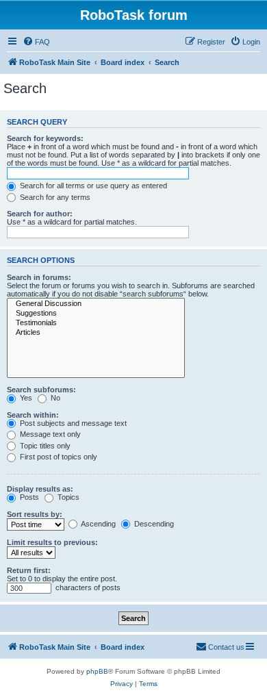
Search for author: (40, 214)
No (54, 398)
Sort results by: (34, 514)
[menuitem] (36, 42)
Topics (67, 497)
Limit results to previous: (52, 542)
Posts (28, 497)
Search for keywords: (45, 138)
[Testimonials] (95, 323)
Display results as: (40, 489)
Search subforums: (41, 389)
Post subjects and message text (72, 423)
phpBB (97, 671)
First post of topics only (57, 457)
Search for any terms (54, 197)
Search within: (33, 415)
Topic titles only (44, 446)
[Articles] (95, 333)
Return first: (29, 570)
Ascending (97, 524)
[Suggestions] (95, 313)
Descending (153, 524)
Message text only (49, 434)
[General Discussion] (95, 304)
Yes (25, 398)
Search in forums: (39, 277)
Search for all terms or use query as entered (92, 185)
